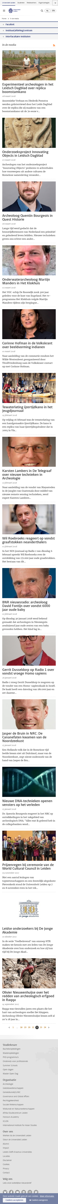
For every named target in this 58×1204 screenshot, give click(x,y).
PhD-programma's (11, 1057)
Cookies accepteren (14, 1200)
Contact (6, 1172)
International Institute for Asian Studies (20, 1125)
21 (33, 1027)
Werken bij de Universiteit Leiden (17, 1135)
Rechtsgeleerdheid (11, 1100)
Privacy (6, 1168)
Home (4, 18)
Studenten (20, 3)
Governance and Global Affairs (16, 1096)
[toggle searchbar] (42, 10)
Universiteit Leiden (8, 3)
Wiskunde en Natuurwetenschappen (18, 1108)
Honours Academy (11, 1117)
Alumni (6, 1144)
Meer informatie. (47, 1196)
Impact (6, 1148)
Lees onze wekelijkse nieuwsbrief (17, 1183)
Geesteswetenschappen (13, 1088)
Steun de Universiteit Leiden (15, 1139)
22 (37, 1027)
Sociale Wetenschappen (13, 1104)
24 (45, 1027)
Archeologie (8, 1084)
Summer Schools (10, 1065)
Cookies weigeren (40, 1200)
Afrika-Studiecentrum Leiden (15, 1113)
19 (25, 1027)
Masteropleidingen (11, 1053)
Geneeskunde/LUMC (11, 1092)
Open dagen (8, 1069)
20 (29, 1027)
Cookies (6, 1164)
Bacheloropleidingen (11, 1049)
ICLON (5, 1121)
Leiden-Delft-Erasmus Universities (17, 1152)
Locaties (6, 1156)
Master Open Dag (10, 1073)
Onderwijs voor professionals (15, 1061)
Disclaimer (7, 1160)
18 (21, 1027)
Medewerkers (31, 3)
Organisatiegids (44, 3)
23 (41, 1027)
